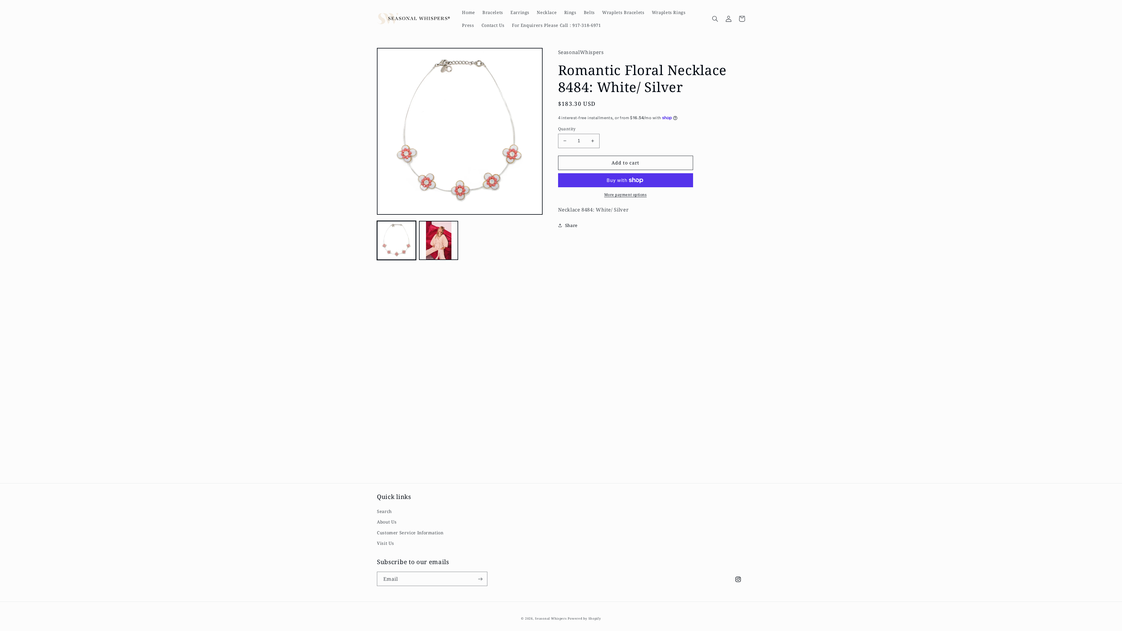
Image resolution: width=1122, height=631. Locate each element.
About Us (387, 522)
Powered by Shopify (584, 618)
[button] (715, 18)
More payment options (625, 194)
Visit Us (385, 543)
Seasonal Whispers (551, 618)
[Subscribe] (480, 579)
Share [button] (571, 225)
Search (384, 511)
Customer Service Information (410, 532)
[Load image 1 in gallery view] (396, 240)
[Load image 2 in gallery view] (438, 240)
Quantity (567, 128)
